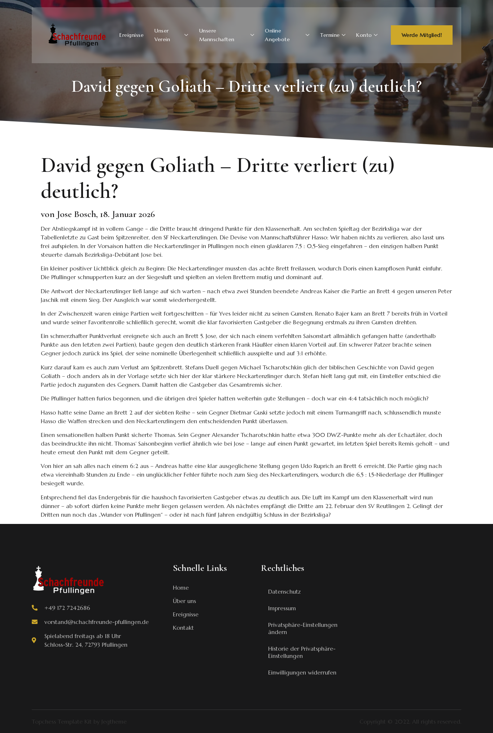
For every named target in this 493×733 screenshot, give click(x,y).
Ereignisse (131, 35)
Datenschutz (284, 591)
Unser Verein (162, 35)
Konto (364, 35)
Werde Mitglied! (422, 35)
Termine (330, 35)
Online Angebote (277, 35)
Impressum (282, 608)
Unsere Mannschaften (217, 35)
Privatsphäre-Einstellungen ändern (302, 628)
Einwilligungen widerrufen (302, 672)
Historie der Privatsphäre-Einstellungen (302, 652)
